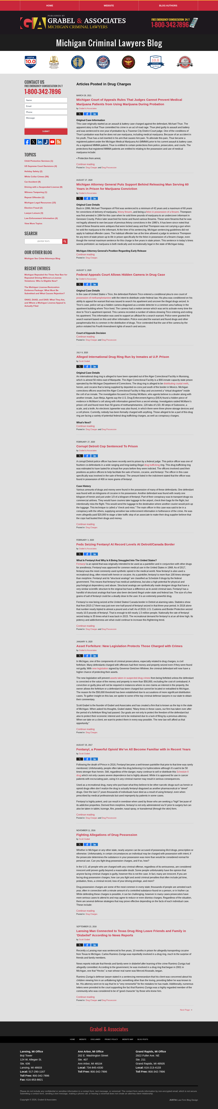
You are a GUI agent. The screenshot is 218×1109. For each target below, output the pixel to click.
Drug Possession (109, 167)
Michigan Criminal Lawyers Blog (73, 22)
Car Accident (32, 182)
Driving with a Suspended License (43, 187)
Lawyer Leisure (33, 213)
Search (64, 241)
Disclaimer (95, 1039)
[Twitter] (33, 142)
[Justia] (46, 142)
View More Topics (33, 223)
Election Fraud (33, 208)
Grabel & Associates (47, 1099)
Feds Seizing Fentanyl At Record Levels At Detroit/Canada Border (125, 544)
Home (49, 5)
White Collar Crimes (36, 176)
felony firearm (125, 212)
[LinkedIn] (40, 142)
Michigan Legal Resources (40, 202)
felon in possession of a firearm (162, 212)
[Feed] (58, 142)
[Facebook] (27, 142)
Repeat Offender (34, 197)
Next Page (185, 1010)
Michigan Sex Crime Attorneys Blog (42, 258)
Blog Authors (168, 5)
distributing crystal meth (176, 383)
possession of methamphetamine (93, 298)
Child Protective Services (38, 161)
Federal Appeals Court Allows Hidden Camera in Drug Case (120, 274)
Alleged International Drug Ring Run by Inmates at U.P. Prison (122, 356)
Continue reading (85, 164)
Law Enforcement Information (41, 218)
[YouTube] (52, 142)
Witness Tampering (35, 192)
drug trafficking (152, 465)
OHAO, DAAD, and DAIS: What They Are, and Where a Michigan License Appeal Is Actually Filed (45, 302)
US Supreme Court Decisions (40, 166)
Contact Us (34, 82)
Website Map (127, 1039)
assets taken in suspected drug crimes (130, 678)
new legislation (100, 668)
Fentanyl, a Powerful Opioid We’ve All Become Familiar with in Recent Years (133, 749)
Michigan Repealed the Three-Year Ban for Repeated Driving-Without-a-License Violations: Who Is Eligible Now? (45, 277)
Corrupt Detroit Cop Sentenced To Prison (107, 446)
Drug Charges (91, 167)
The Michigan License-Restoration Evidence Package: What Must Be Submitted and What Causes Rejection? (44, 290)
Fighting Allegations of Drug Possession (106, 834)
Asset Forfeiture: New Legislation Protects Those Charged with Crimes (129, 646)
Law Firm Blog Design (183, 1100)
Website (109, 5)
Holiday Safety (33, 171)
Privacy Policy (111, 1039)
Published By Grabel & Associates (174, 23)
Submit (46, 131)
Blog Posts (142, 1039)
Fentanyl (81, 564)
